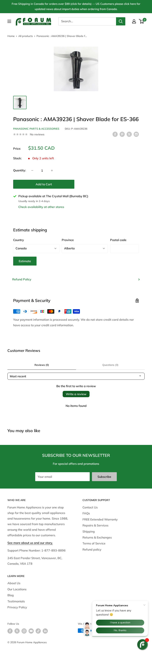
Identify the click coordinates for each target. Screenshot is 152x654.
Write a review (76, 394)
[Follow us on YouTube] (31, 631)
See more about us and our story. (30, 543)
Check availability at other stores (41, 207)
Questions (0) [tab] (110, 365)
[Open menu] (9, 21)
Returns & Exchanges (97, 537)
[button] (142, 644)
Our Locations (17, 589)
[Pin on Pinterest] (122, 134)
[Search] (120, 21)
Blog (10, 595)
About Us (13, 583)
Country (18, 240)
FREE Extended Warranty (100, 519)
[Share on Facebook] (115, 134)
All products (25, 36)
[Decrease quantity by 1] (32, 170)
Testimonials (16, 601)
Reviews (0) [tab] (41, 365)
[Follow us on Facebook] (10, 631)
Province (68, 240)
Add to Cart (44, 184)
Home (11, 36)
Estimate (25, 261)
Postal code (118, 240)
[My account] (134, 21)
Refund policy (91, 549)
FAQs (86, 513)
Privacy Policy (17, 607)
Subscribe (104, 477)
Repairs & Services (95, 525)
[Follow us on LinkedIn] (45, 631)
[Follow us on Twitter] (17, 631)
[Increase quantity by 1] (52, 170)
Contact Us (90, 507)
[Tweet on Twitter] (129, 134)
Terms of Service (93, 543)
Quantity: (19, 170)
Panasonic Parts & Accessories (36, 128)
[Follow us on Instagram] (24, 631)
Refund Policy (21, 279)
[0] (141, 21)
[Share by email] (136, 134)
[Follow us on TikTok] (38, 631)
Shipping (88, 531)
